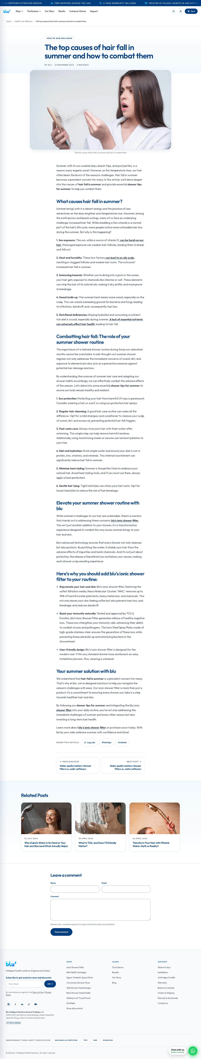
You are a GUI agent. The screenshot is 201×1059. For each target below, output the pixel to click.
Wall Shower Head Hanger (79, 988)
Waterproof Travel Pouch (78, 998)
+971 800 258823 (13, 1022)
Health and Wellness (23, 21)
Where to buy (164, 967)
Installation (163, 972)
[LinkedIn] (22, 1004)
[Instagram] (8, 1004)
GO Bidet (71, 1003)
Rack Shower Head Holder (79, 993)
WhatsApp (106, 742)
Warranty (162, 982)
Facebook (122, 742)
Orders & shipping (166, 993)
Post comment (61, 932)
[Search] (174, 11)
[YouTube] (35, 1004)
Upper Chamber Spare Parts (80, 977)
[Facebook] (15, 1004)
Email (104, 883)
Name (53, 883)
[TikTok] (28, 1004)
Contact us (163, 1003)
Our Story (49, 11)
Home (8, 21)
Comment (54, 896)
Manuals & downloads (168, 998)
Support (94, 11)
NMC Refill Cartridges (76, 972)
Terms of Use (38, 992)
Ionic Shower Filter (75, 967)
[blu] (6, 11)
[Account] (181, 11)
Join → (50, 984)
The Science (32, 11)
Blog (114, 982)
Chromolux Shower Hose (78, 982)
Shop (18, 11)
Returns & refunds (166, 988)
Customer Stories (77, 11)
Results (61, 11)
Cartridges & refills (166, 977)
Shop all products (75, 1008)
